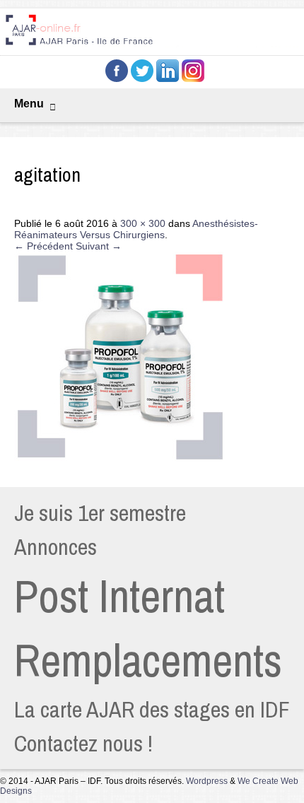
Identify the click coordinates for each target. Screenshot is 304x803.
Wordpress (207, 781)
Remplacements (148, 660)
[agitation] (120, 460)
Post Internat (119, 595)
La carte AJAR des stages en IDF (152, 709)
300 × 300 (142, 223)
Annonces (55, 547)
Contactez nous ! (83, 743)
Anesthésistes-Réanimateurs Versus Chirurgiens (136, 229)
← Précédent (43, 246)
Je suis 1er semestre (100, 513)
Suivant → (99, 246)
